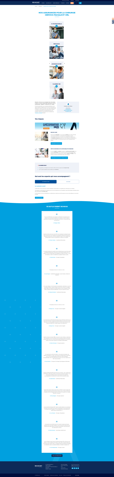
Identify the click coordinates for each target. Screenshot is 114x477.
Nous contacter (64, 465)
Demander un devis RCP (56, 143)
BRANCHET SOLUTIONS (65, 0)
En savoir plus (54, 54)
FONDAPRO (76, 0)
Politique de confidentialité (67, 475)
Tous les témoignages (57, 455)
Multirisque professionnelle (51, 466)
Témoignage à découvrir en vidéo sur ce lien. (57, 304)
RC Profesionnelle (49, 464)
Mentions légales (46, 475)
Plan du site (60, 475)
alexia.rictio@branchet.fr (68, 110)
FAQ (61, 466)
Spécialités (40, 6)
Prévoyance (48, 465)
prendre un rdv (68, 111)
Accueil (36, 6)
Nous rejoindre (64, 464)
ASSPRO (72, 0)
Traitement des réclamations (54, 475)
